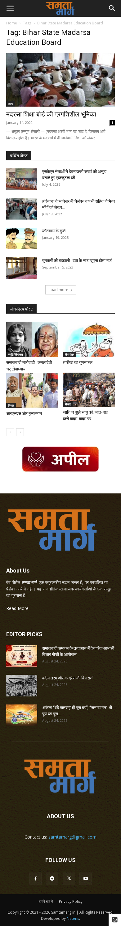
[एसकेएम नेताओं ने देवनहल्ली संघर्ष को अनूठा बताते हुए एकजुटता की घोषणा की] (21, 179)
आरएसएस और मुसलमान (24, 413)
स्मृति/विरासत (15, 354)
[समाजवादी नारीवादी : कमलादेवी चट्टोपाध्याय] (32, 339)
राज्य (10, 104)
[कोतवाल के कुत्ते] (21, 238)
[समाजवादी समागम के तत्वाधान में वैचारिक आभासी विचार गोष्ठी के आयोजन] (21, 656)
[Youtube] (85, 879)
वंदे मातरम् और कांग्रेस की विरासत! (67, 677)
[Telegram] (52, 879)
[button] (10, 8)
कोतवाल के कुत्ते (53, 230)
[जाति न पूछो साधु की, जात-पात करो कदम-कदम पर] (89, 390)
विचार (11, 405)
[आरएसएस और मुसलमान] (32, 390)
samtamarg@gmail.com (72, 837)
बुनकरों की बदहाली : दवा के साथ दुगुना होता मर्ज (77, 260)
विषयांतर (69, 354)
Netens (73, 918)
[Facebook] (35, 879)
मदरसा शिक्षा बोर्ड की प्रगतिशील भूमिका (51, 114)
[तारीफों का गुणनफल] (89, 339)
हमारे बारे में (46, 901)
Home (11, 23)
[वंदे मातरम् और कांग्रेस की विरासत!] (21, 685)
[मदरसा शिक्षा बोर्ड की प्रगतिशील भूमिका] (60, 80)
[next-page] (20, 432)
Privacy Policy (71, 901)
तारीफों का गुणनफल (77, 362)
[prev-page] (10, 432)
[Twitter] (69, 879)
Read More (17, 608)
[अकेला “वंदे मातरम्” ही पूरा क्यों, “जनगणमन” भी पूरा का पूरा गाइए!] (21, 715)
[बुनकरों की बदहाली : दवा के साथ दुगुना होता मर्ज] (21, 268)
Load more (58, 289)
